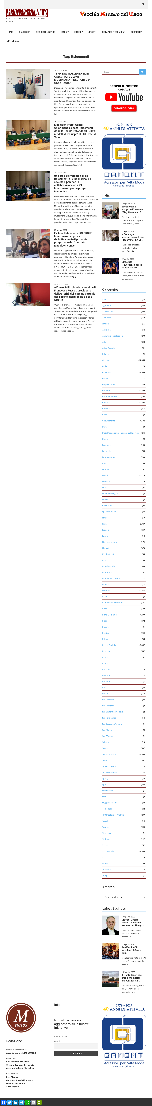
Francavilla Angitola (110, 493)
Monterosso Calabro (111, 578)
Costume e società (110, 396)
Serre (104, 760)
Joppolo (105, 530)
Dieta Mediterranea (113, 32)
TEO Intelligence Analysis (113, 814)
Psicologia (106, 639)
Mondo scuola (108, 566)
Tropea (105, 827)
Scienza (105, 742)
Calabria (24, 32)
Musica (105, 584)
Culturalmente (108, 420)
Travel (105, 821)
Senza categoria (109, 754)
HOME (10, 32)
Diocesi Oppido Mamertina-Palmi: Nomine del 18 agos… (133, 922)
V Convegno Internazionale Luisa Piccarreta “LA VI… (133, 237)
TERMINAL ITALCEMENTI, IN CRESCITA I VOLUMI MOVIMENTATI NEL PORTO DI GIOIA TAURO (72, 78)
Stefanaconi (107, 790)
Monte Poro (107, 572)
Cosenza (106, 390)
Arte (104, 342)
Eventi (105, 475)
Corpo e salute (108, 384)
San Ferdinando (109, 717)
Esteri (77, 32)
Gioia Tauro (107, 505)
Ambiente (106, 317)
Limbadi (105, 548)
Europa (105, 469)
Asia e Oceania (108, 348)
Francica (106, 499)
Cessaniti (106, 378)
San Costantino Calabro (112, 711)
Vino (104, 857)
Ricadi (104, 657)
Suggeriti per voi (109, 802)
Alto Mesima (107, 311)
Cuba (104, 414)
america (105, 323)
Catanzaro (106, 372)
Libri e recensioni (109, 542)
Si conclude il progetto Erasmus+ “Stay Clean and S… (133, 209)
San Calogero (108, 699)
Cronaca (106, 402)
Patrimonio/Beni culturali (113, 602)
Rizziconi (106, 669)
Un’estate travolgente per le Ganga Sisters (132, 265)
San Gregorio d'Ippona (112, 724)
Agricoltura (107, 305)
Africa (104, 299)
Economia (106, 445)
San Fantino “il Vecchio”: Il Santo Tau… (131, 950)
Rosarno (106, 681)
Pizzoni (105, 627)
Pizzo (104, 620)
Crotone (106, 408)
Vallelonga (106, 833)
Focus (104, 487)
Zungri (105, 875)
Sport (92, 32)
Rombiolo (106, 675)
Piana (104, 608)
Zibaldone (106, 869)
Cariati (105, 366)
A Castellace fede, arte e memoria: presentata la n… (132, 978)
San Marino (107, 730)
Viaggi (104, 845)
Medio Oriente (108, 554)
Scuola (105, 748)
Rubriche (136, 32)
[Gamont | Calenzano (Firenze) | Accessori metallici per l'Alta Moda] (124, 154)
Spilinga (105, 778)
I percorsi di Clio (109, 511)
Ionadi (105, 517)
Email (57, 1041)
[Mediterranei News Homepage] (21, 1017)
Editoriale (13, 41)
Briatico (105, 354)
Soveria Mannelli (109, 772)
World (105, 863)
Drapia (105, 439)
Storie (104, 796)
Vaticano (106, 839)
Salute (105, 693)
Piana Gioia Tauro (109, 614)
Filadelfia (106, 481)
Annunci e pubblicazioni (112, 336)
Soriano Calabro (109, 766)
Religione (106, 651)
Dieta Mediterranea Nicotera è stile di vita (120, 433)
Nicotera (106, 590)
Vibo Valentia (108, 851)
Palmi (104, 596)
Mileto (105, 560)
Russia (105, 687)
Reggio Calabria (109, 645)
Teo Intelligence (45, 32)
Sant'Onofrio (108, 736)
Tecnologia (107, 808)
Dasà (104, 426)
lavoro (105, 536)
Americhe (106, 329)
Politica (105, 633)
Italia (64, 32)
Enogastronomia (109, 457)
